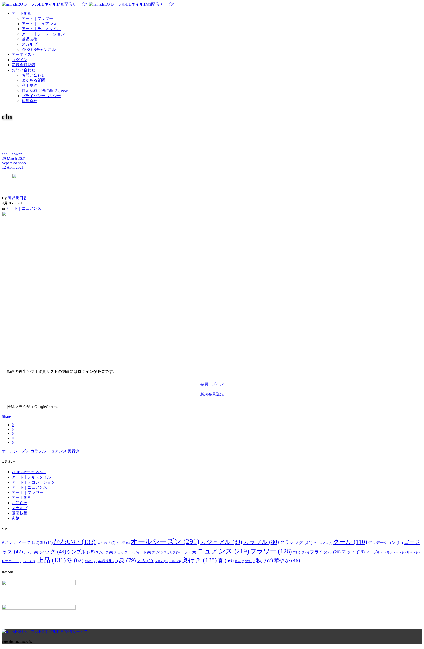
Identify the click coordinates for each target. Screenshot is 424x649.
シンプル (81, 551)
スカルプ (29, 44)
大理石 (161, 561)
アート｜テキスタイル (41, 29)
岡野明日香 (17, 198)
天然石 (175, 561)
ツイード (142, 552)
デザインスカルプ (166, 552)
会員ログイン (212, 384)
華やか (287, 560)
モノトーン (396, 552)
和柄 (91, 561)
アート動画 (21, 13)
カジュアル (221, 542)
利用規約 (29, 85)
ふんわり (106, 543)
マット (353, 551)
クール (350, 541)
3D (46, 542)
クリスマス (322, 543)
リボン (413, 552)
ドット (188, 552)
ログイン (19, 60)
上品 (51, 560)
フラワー (271, 551)
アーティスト (23, 54)
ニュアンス (57, 451)
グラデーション (385, 542)
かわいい (74, 541)
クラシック (296, 542)
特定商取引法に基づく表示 (45, 91)
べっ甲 (123, 543)
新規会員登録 (23, 65)
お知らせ (19, 503)
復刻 (16, 518)
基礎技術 (29, 39)
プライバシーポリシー (41, 96)
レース (29, 561)
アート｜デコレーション (43, 34)
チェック (123, 552)
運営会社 (29, 101)
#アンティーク (20, 542)
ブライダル (325, 551)
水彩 (250, 561)
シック (52, 552)
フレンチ (301, 552)
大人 (145, 560)
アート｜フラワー (37, 18)
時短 (239, 561)
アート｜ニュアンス (39, 24)
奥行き (74, 451)
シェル (31, 552)
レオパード (12, 561)
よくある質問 (33, 80)
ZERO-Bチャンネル (39, 49)
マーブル (376, 552)
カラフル (38, 451)
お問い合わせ (23, 70)
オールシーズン (15, 451)
